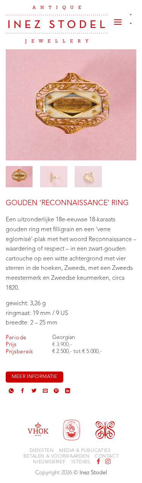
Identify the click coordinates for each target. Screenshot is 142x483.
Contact (107, 456)
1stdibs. (81, 462)
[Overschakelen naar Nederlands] (131, 14)
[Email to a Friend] (45, 391)
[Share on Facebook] (22, 391)
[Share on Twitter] (34, 391)
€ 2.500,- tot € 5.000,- (77, 351)
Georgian (63, 337)
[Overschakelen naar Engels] (131, 23)
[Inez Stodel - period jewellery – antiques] (57, 25)
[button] (117, 19)
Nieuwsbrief (49, 462)
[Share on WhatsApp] (11, 391)
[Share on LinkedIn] (67, 391)
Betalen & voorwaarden (56, 456)
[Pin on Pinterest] (56, 391)
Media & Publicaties (85, 450)
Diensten (42, 450)
